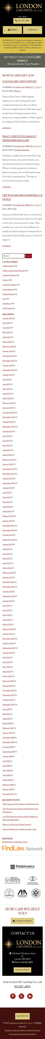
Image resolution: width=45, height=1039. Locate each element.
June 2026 (6, 328)
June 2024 (6, 441)
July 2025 (6, 379)
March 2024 (7, 455)
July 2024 (6, 436)
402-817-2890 (24, 20)
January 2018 (7, 789)
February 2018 (8, 785)
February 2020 (8, 681)
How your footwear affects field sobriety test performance (20, 810)
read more (6, 128)
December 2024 (9, 412)
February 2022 (8, 573)
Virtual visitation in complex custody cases (19, 829)
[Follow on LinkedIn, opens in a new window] (30, 996)
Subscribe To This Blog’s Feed (15, 842)
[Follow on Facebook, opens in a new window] (13, 996)
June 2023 (6, 497)
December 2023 (8, 469)
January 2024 (8, 464)
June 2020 (6, 662)
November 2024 (9, 417)
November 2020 (9, 639)
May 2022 (6, 558)
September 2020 (9, 648)
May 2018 (6, 770)
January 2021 (7, 634)
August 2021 (7, 601)
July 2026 (6, 323)
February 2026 (8, 346)
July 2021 (6, 606)
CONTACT (33, 30)
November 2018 (8, 742)
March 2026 (7, 342)
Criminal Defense (21, 150)
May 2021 (6, 615)
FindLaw (32, 1034)
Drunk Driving (8, 294)
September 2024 (9, 427)
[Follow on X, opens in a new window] (21, 996)
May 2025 (6, 389)
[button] (13, 30)
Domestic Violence (10, 285)
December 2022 (8, 526)
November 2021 (8, 587)
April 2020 (7, 671)
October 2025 (8, 365)
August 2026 (7, 318)
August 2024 (8, 431)
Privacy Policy (27, 1030)
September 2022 (9, 540)
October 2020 (8, 643)
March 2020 (7, 676)
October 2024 (8, 422)
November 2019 (8, 695)
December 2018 (8, 738)
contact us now (23, 921)
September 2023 (9, 483)
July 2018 (6, 761)
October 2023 (8, 478)
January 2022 (8, 577)
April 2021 (6, 620)
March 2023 (7, 511)
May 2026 (6, 332)
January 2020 (8, 686)
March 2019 (7, 723)
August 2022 (7, 544)
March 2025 (7, 398)
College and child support (19, 81)
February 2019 (8, 728)
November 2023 (9, 474)
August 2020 (8, 653)
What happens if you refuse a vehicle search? (21, 804)
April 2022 (7, 563)
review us (22, 1016)
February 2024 (8, 460)
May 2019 (6, 714)
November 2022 (9, 530)
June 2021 (6, 610)
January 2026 (8, 351)
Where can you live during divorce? (17, 824)
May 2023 (6, 502)
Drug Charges (8, 289)
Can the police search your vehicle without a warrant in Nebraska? (20, 818)
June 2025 (6, 384)
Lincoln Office (22, 970)
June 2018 (6, 766)
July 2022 (6, 549)
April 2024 (7, 450)
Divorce (17, 91)
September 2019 (9, 704)
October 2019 (8, 700)
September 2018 (8, 752)
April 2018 (6, 775)
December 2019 (8, 690)
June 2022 (6, 554)
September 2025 (9, 370)
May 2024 (6, 445)
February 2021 (8, 629)
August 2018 (7, 756)
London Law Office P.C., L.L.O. (27, 87)
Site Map (17, 1030)
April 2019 (6, 719)
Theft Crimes (8, 308)
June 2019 (6, 709)
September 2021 (8, 596)
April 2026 (7, 337)
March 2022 (7, 568)
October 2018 (8, 747)
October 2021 (8, 591)
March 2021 (7, 624)
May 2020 (6, 667)
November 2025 (9, 361)
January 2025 (7, 408)
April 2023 (6, 507)
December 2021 (8, 582)
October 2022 (8, 535)
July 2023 (6, 492)
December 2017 (8, 794)
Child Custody (8, 266)
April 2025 (6, 394)
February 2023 (8, 516)
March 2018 (7, 780)
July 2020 (6, 657)
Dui (14, 209)
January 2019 (7, 733)
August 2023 (7, 488)
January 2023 (7, 521)
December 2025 (8, 356)
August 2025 (7, 375)
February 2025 (8, 403)
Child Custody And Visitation (14, 271)
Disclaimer (9, 1030)
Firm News (7, 303)
